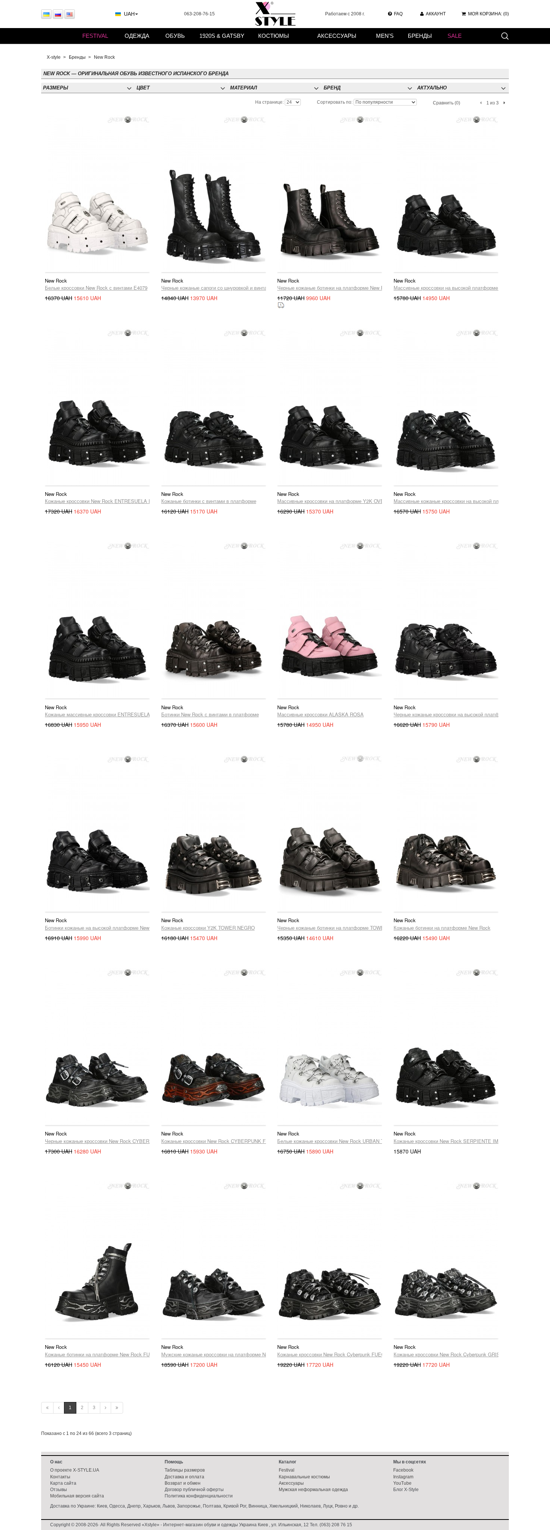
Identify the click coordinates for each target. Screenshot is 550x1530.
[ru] (58, 14)
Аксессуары (336, 36)
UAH (129, 14)
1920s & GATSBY (221, 36)
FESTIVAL (95, 36)
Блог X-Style (406, 1489)
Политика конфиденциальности (199, 1496)
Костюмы (273, 36)
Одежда (137, 36)
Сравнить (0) (446, 103)
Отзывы (58, 1489)
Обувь (175, 36)
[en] (69, 14)
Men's (385, 36)
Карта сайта (63, 1483)
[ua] (46, 14)
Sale (454, 36)
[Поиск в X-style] (505, 35)
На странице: (269, 102)
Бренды (420, 36)
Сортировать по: (334, 102)
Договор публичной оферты (194, 1489)
